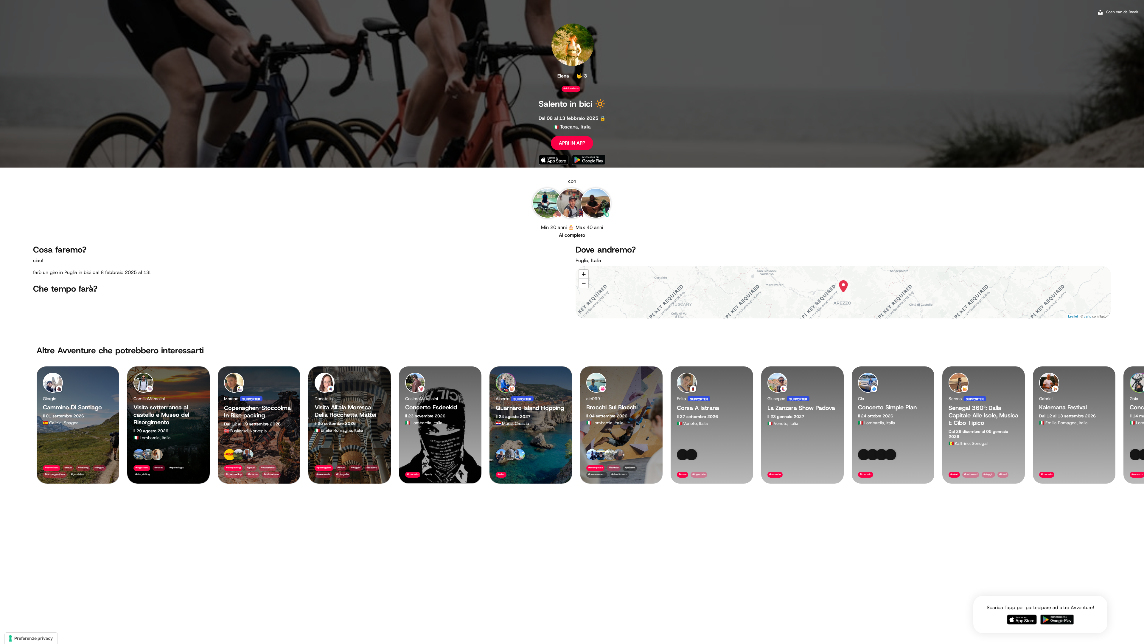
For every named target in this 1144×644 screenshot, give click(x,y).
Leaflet (1073, 316)
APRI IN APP (572, 143)
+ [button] (584, 274)
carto (1087, 316)
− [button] (584, 283)
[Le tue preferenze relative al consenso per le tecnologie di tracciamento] (31, 638)
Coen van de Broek (1122, 12)
